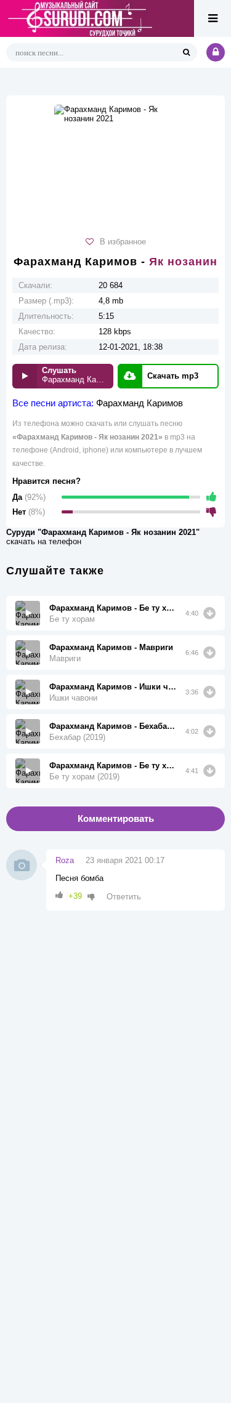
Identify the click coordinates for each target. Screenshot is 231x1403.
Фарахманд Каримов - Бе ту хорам (112, 608)
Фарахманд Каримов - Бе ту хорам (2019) (112, 765)
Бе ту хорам (72, 619)
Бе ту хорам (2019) (84, 776)
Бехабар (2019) (77, 737)
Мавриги (65, 658)
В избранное (123, 241)
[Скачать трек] (209, 613)
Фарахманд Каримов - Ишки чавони (112, 686)
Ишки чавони (73, 697)
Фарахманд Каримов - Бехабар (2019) (112, 726)
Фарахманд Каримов (139, 403)
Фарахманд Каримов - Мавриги (111, 647)
